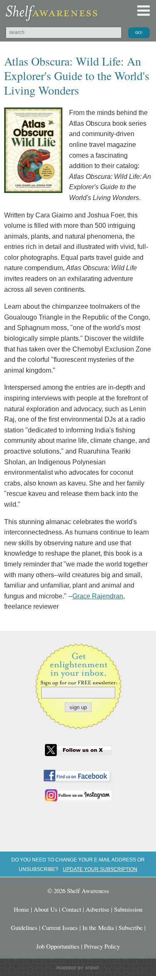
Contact (71, 909)
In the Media (98, 927)
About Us (45, 909)
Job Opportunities (57, 946)
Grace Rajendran (97, 596)
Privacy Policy (102, 946)
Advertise (97, 909)
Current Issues (60, 927)
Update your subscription (100, 869)
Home (21, 909)
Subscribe (131, 927)
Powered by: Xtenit (78, 968)
